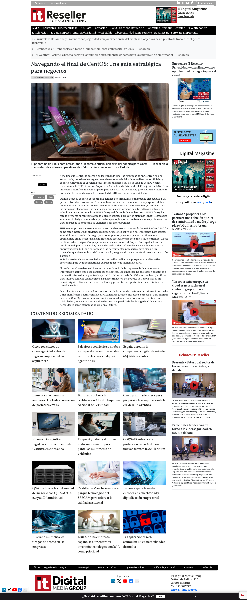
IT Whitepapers (197, 28)
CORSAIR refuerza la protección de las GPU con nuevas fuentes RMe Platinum (144, 444)
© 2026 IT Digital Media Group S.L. (51, 567)
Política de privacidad (164, 567)
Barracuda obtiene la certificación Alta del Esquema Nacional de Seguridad (99, 400)
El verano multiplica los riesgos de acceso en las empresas (48, 542)
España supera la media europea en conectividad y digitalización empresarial (141, 493)
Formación (100, 28)
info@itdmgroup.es (184, 589)
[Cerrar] (195, 596)
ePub (208, 202)
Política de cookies (107, 567)
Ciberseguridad (67, 28)
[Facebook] (192, 3)
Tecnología (39, 197)
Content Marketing (131, 28)
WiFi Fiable (105, 32)
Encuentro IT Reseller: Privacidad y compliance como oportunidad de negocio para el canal (194, 70)
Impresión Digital (84, 32)
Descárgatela (186, 16)
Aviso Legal (83, 567)
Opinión (180, 28)
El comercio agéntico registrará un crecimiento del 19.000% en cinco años (52, 444)
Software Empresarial (184, 32)
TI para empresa (61, 32)
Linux (50, 197)
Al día (35, 28)
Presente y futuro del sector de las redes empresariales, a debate (193, 366)
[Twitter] (183, 3)
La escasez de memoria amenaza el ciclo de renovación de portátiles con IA (53, 400)
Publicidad (208, 567)
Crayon (38, 202)
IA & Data (85, 28)
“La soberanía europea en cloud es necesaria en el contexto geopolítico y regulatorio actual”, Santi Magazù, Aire (190, 290)
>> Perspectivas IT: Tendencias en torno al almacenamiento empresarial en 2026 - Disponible (91, 49)
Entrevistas (48, 28)
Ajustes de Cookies (135, 567)
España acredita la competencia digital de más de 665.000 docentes (144, 352)
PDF (199, 202)
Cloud (113, 28)
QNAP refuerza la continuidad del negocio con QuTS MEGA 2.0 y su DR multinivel (53, 493)
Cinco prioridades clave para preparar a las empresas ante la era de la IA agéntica (144, 400)
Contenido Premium (160, 28)
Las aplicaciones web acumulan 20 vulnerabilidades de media (144, 542)
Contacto (188, 567)
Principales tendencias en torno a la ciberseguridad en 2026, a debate (192, 429)
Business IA (161, 32)
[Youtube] (188, 3)
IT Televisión (40, 32)
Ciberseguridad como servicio (133, 32)
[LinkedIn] (178, 3)
